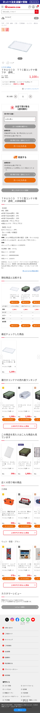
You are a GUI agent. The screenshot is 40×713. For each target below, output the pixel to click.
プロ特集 (7, 700)
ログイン (21, 601)
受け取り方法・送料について (20, 140)
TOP (2, 23)
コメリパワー (27, 696)
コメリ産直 (7, 685)
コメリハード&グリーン (11, 696)
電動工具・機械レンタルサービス (30, 700)
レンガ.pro (7, 689)
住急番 (25, 689)
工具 (16, 23)
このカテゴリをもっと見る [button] (20, 426)
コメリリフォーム (28, 685)
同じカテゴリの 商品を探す (31, 271)
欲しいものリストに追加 (20, 190)
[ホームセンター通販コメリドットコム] (12, 7)
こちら (12, 706)
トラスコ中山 (6, 67)
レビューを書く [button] (20, 607)
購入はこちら (15, 302)
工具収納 (22, 23)
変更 (36, 18)
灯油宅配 (25, 692)
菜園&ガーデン (8, 692)
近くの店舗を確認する (20, 126)
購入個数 (10, 96)
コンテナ (29, 23)
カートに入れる (20, 146)
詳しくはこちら (34, 2)
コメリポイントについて (31, 89)
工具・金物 (9, 23)
